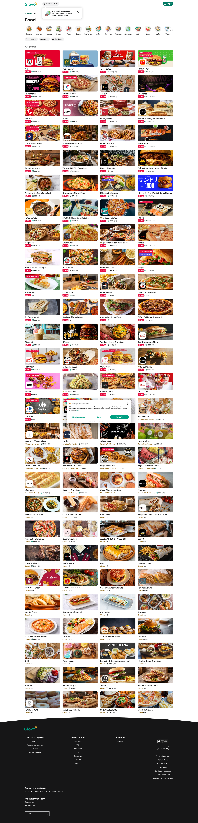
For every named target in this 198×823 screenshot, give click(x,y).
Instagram (120, 741)
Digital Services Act (163, 775)
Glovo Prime (77, 749)
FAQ (77, 745)
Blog (77, 752)
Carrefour (52, 791)
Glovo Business (35, 752)
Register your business (35, 745)
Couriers (35, 749)
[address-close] (78, 12)
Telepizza (60, 791)
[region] (99, 30)
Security (78, 760)
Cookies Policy (162, 763)
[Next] (170, 30)
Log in (77, 763)
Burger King (39, 791)
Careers (35, 741)
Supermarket (29, 802)
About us (77, 741)
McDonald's (29, 791)
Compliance (163, 767)
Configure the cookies (163, 771)
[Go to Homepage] (31, 4)
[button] (29, 30)
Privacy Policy (163, 760)
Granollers (29, 13)
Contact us (78, 756)
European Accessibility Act (163, 778)
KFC (46, 791)
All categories (30, 805)
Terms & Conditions (163, 756)
